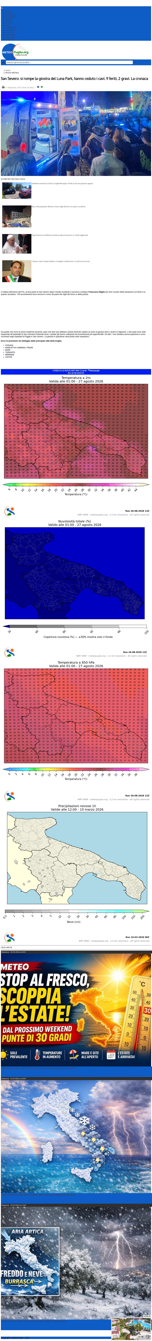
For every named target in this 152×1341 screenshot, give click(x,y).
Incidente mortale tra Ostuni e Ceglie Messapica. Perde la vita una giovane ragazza (62, 183)
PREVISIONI (11, 16)
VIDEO (8, 21)
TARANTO (10, 352)
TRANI (30, 347)
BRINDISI (9, 355)
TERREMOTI (11, 28)
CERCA (135, 62)
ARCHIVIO (10, 37)
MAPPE (8, 23)
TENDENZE (10, 30)
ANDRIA (21, 347)
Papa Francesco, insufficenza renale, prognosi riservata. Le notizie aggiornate (60, 235)
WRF (7, 25)
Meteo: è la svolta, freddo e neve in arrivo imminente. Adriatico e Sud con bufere (33, 1321)
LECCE (8, 357)
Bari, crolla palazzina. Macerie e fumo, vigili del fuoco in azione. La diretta (58, 206)
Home (7, 70)
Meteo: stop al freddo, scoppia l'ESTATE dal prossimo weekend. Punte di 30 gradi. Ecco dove (38, 1068)
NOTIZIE (9, 18)
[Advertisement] (67, 313)
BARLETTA (10, 347)
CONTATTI (10, 39)
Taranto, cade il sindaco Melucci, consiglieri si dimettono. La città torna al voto (61, 261)
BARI (7, 350)
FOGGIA (9, 345)
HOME (8, 11)
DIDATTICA (10, 35)
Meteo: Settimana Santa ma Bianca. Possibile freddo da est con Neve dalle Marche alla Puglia (38, 1195)
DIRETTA (9, 14)
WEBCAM (9, 32)
